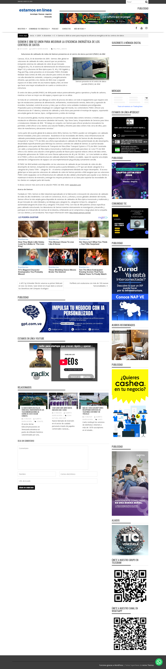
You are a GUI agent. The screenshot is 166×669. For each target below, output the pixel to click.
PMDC (59, 49)
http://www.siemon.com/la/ (80, 212)
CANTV (100, 419)
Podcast (55, 28)
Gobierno (22, 394)
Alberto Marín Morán (39, 49)
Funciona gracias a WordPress (111, 665)
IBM (54, 49)
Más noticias (79, 28)
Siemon (64, 49)
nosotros (21, 28)
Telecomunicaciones (39, 394)
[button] (159, 662)
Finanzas (60, 394)
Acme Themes (148, 665)
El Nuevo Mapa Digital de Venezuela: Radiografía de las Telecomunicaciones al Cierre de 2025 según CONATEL (33, 411)
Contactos (66, 28)
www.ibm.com (75, 185)
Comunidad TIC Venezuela (38, 28)
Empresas (52, 394)
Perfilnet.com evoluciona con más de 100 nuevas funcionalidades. (89, 284)
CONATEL (40, 421)
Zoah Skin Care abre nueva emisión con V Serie (62, 408)
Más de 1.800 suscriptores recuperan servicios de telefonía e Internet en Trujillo (93, 410)
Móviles (29, 394)
